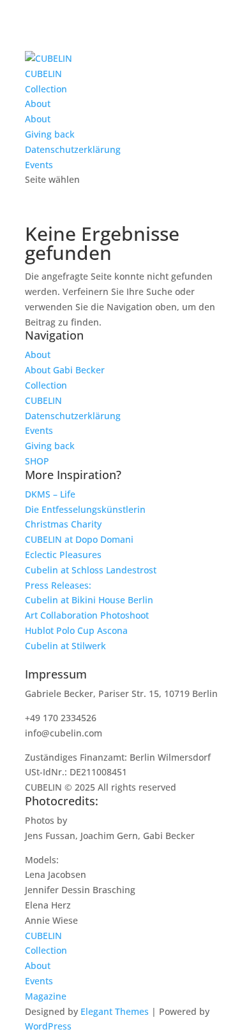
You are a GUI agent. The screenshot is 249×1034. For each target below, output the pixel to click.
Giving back (50, 134)
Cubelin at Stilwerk (65, 646)
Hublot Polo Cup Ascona (76, 630)
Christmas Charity (63, 524)
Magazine (45, 996)
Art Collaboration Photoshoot (87, 615)
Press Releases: (58, 585)
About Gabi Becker (65, 370)
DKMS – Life (50, 494)
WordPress (48, 1026)
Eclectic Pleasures (63, 555)
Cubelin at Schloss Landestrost (90, 570)
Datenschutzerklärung (73, 149)
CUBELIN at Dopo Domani (79, 539)
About (37, 103)
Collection (46, 89)
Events (39, 165)
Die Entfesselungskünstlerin (85, 509)
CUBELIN (43, 74)
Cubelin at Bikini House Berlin (89, 600)
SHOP (37, 461)
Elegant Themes (114, 1011)
